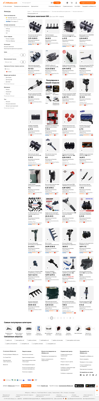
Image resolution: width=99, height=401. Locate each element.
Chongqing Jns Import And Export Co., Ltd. (86, 45)
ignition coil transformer (12, 343)
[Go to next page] (73, 318)
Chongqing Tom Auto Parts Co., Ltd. (86, 309)
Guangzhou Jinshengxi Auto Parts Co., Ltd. (52, 251)
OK (23, 55)
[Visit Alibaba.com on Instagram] (90, 375)
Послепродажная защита (28, 364)
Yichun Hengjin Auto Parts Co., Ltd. (35, 251)
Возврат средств (65, 364)
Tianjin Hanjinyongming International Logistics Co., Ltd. (69, 133)
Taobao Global (56, 392)
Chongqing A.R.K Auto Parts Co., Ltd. (35, 101)
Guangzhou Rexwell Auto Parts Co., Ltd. (86, 133)
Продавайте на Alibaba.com (86, 356)
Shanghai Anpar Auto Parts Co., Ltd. (35, 164)
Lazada (49, 392)
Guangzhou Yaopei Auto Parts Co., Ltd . (52, 73)
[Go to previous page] (48, 318)
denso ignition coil (20, 340)
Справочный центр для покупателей (66, 355)
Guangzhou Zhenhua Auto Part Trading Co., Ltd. (86, 73)
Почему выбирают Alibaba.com (10, 354)
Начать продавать (84, 359)
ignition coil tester (32, 340)
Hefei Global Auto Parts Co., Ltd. (69, 220)
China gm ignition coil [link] (33, 13)
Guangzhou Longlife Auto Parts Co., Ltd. (35, 73)
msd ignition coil (25, 343)
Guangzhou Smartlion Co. (85, 220)
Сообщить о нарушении (66, 373)
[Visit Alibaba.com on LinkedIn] (84, 375)
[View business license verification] (63, 398)
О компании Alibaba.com (9, 351)
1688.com (33, 392)
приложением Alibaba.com (66, 385)
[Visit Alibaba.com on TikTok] (96, 375)
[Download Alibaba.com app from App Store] (79, 385)
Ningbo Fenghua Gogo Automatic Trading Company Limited (86, 279)
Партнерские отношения (86, 369)
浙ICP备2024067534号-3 (89, 398)
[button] (52, 3)
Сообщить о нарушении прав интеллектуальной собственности (68, 369)
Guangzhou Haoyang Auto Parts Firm (69, 73)
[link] (97, 386)
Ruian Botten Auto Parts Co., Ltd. (69, 192)
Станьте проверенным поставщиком (85, 365)
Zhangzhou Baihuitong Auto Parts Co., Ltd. (86, 162)
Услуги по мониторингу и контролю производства (28, 368)
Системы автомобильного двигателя (61, 11)
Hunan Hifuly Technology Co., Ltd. (35, 43)
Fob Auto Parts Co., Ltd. (68, 311)
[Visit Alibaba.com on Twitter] (87, 375)
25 (70, 318)
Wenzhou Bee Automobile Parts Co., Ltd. (52, 309)
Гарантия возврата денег (28, 357)
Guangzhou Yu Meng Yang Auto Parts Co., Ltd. (69, 45)
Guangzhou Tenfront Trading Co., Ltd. (52, 192)
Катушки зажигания (77, 11)
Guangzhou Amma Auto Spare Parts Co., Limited (86, 251)
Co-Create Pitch (7, 357)
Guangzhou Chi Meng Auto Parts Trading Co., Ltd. (86, 192)
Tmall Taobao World (42, 392)
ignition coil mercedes (58, 340)
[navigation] (15, 165)
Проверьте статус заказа (86, 362)
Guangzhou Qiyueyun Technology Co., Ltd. (35, 222)
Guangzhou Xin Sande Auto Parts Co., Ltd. (52, 133)
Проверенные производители (49, 356)
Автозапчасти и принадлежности (41, 11)
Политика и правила (27, 371)
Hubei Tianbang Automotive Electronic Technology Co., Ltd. (52, 279)
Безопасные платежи (27, 354)
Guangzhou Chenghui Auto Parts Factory (69, 281)
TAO (62, 392)
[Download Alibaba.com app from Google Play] (90, 385)
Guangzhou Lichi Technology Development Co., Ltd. (35, 133)
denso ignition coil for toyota (73, 340)
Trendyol (66, 392)
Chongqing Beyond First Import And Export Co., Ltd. (86, 103)
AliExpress (27, 392)
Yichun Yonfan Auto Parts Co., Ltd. (69, 101)
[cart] (72, 3)
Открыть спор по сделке (67, 361)
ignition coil (9, 340)
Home (29, 11)
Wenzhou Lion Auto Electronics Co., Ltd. (69, 164)
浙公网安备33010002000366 (75, 398)
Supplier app (44, 385)
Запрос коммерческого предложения (47, 359)
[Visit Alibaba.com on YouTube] (93, 375)
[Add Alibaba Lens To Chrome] (26, 385)
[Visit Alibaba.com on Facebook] (81, 375)
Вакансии (5, 364)
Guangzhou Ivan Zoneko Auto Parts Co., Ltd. (35, 192)
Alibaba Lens (11, 385)
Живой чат (63, 358)
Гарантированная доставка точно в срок (29, 361)
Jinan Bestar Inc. (66, 251)
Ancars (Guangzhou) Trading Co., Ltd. (52, 162)
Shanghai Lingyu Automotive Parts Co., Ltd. (52, 220)
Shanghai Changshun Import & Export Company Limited (35, 309)
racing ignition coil (51, 343)
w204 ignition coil (45, 340)
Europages (72, 392)
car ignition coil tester (38, 343)
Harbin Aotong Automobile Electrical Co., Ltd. (52, 43)
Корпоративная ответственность (7, 361)
